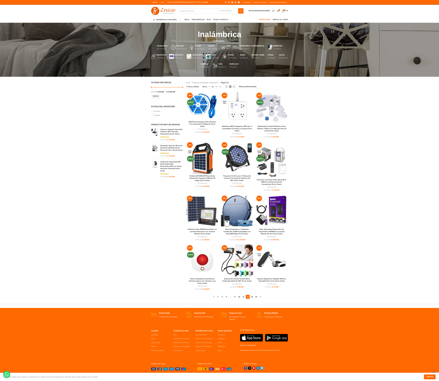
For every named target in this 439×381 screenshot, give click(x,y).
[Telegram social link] (238, 2)
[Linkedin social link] (235, 2)
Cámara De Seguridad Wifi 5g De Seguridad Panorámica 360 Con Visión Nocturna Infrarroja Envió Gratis (171, 166)
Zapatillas (154, 335)
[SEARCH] (240, 11)
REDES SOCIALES (225, 331)
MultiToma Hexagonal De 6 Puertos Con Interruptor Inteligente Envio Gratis (202, 124)
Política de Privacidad (203, 346)
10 (239, 297)
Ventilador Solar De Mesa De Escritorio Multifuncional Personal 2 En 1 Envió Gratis (171, 148)
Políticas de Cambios (181, 342)
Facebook (221, 335)
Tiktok (220, 342)
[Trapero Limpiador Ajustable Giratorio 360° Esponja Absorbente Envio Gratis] (155, 134)
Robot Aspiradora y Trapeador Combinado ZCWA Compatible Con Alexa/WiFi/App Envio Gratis (237, 231)
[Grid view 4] (234, 86)
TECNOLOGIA (202, 129)
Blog (219, 350)
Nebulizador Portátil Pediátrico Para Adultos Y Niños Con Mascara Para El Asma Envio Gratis (271, 128)
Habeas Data (200, 350)
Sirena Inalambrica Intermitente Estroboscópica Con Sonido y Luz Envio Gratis (202, 281)
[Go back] (195, 34)
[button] (6, 374)
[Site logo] (163, 11)
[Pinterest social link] (232, 2)
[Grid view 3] (230, 86)
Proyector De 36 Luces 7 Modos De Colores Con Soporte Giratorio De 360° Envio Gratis (237, 178)
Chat (175, 335)
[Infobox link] (167, 315)
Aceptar (429, 377)
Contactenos (177, 350)
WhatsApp (221, 346)
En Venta (157, 111)
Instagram (221, 339)
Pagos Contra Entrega (204, 342)
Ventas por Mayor (157, 350)
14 (256, 297)
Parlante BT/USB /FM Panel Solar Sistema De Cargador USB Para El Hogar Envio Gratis (202, 178)
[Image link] (168, 369)
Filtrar (155, 96)
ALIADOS (154, 331)
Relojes (154, 346)
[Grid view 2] (227, 86)
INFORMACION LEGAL (204, 331)
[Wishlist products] (273, 11)
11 (243, 297)
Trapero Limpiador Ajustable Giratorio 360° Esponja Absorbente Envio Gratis (171, 131)
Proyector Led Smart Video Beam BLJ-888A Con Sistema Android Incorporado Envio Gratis (272, 182)
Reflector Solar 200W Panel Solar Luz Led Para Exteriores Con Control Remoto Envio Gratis (202, 231)
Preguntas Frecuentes (181, 339)
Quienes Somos (201, 335)
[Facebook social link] (225, 2)
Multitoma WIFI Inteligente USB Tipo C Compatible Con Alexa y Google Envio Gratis (237, 128)
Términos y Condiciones (204, 339)
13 (252, 297)
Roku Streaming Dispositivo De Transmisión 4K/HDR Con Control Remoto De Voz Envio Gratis (272, 231)
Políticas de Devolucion (181, 346)
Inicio (188, 83)
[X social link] (229, 2)
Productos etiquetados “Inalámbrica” (205, 83)
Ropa (153, 339)
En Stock (157, 115)
